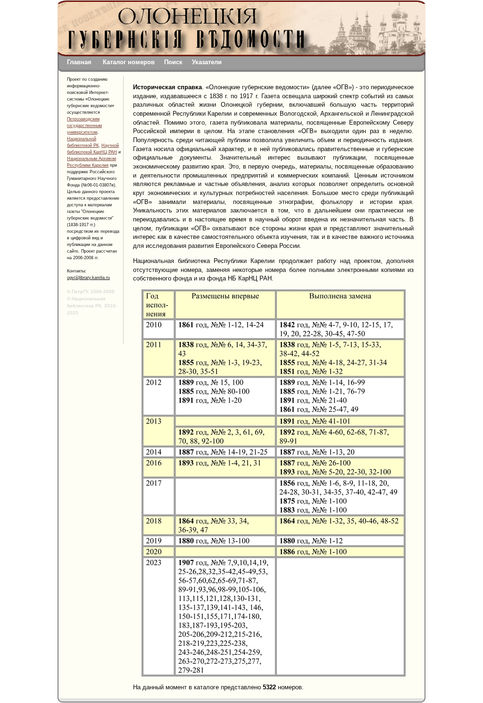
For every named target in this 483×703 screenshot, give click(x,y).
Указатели (207, 62)
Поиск (173, 62)
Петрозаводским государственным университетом (84, 126)
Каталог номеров (129, 62)
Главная (79, 62)
